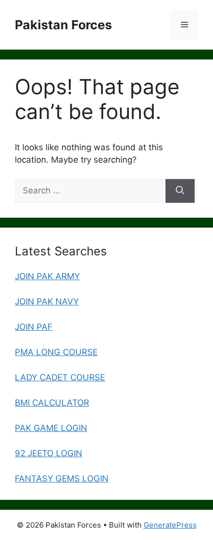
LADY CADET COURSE (60, 377)
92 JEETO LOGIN (48, 453)
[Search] (180, 191)
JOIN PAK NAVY (47, 301)
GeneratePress (170, 525)
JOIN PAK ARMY (47, 276)
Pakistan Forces (63, 24)
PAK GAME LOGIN (51, 428)
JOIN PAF (34, 327)
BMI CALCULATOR (52, 403)
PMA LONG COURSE (56, 352)
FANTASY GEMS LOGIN (61, 478)
